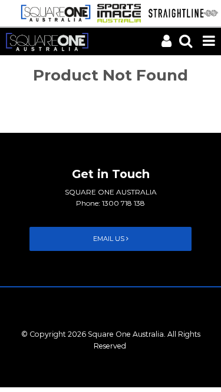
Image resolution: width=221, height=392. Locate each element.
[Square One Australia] (53, 12)
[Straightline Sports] (180, 12)
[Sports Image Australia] (116, 12)
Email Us (109, 238)
